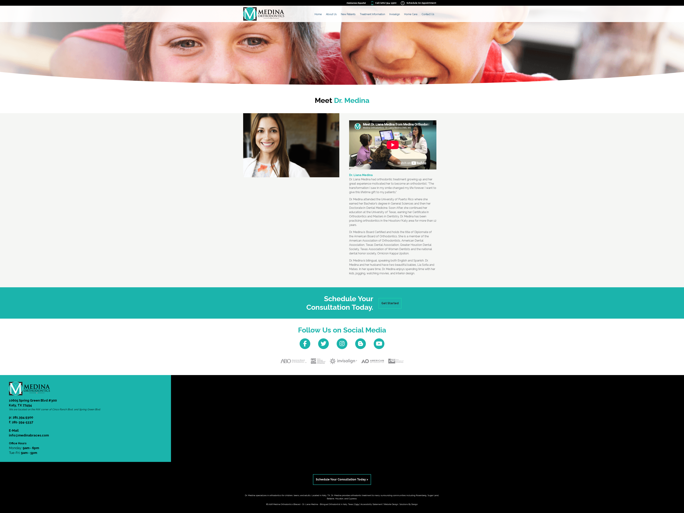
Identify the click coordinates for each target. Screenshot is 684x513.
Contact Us (428, 14)
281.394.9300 (23, 417)
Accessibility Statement (371, 504)
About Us (331, 14)
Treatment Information (372, 14)
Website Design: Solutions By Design (401, 504)
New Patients (348, 14)
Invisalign (394, 14)
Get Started (390, 303)
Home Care (410, 14)
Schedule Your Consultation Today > (342, 479)
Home (318, 14)
